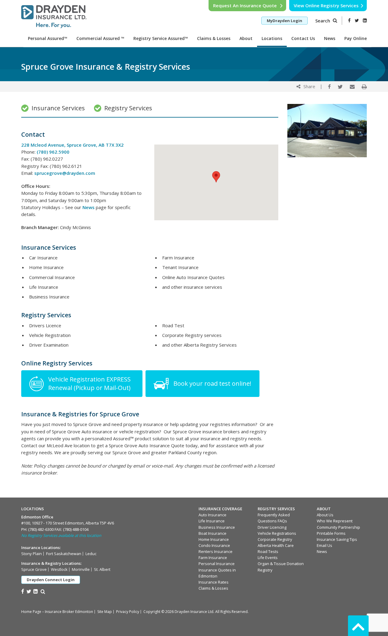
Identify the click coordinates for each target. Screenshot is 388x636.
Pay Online (355, 38)
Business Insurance (217, 527)
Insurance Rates (214, 582)
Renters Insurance (215, 551)
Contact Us (303, 38)
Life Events (268, 557)
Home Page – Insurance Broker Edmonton (57, 611)
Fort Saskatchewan (63, 553)
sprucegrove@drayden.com (64, 173)
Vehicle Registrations (277, 533)
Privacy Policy (127, 611)
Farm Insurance (213, 557)
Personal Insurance (217, 563)
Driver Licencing (272, 527)
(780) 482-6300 (41, 529)
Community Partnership (338, 527)
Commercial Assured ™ (100, 38)
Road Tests (268, 551)
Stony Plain (31, 553)
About (246, 38)
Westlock (59, 569)
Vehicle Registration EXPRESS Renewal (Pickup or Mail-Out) (90, 383)
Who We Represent (335, 521)
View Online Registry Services (326, 5)
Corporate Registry (275, 539)
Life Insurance (212, 521)
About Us (325, 515)
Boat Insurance (212, 533)
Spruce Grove (34, 569)
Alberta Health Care (276, 545)
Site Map (104, 611)
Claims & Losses (213, 38)
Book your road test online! (212, 383)
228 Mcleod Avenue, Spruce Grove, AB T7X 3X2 (72, 145)
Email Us (324, 545)
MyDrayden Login (284, 20)
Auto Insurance (212, 515)
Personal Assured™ (47, 38)
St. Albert (102, 569)
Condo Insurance (214, 545)
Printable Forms (331, 533)
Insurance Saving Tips (337, 539)
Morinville (81, 569)
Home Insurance (214, 539)
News (329, 38)
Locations (272, 38)
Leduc (90, 553)
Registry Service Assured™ (160, 38)
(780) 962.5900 (53, 152)
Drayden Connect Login (51, 579)
